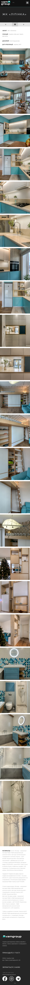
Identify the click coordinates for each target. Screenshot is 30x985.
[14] (15, 497)
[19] (15, 663)
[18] (15, 630)
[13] (15, 464)
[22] (15, 763)
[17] (15, 597)
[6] (15, 231)
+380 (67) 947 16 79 (7, 972)
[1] (15, 64)
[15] (15, 530)
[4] (15, 164)
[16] (15, 564)
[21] (15, 730)
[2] (15, 98)
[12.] (15, 430)
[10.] (15, 364)
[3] (15, 131)
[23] (15, 797)
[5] (15, 197)
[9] (15, 331)
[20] (15, 697)
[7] (15, 264)
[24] (15, 830)
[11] (15, 397)
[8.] (15, 297)
